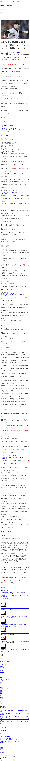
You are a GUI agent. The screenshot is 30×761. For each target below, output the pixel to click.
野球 (3, 591)
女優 (1, 693)
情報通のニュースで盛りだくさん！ (9, 5)
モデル (1, 690)
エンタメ (2, 670)
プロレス (2, 680)
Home (1, 746)
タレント (2, 687)
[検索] (1, 658)
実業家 (1, 697)
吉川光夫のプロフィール (7, 125)
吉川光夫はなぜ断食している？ (9, 128)
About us (2, 14)
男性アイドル (3, 700)
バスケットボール (4, 679)
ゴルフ (1, 674)
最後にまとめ (5, 131)
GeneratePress (3, 757)
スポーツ (2, 672)
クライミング (3, 673)
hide (7, 121)
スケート (2, 677)
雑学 (1, 703)
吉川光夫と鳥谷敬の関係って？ (9, 127)
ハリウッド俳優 (4, 688)
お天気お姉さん (4, 664)
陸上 (1, 683)
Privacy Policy (3, 751)
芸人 (1, 10)
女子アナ (2, 694)
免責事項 (2, 752)
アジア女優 (3, 667)
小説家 (1, 698)
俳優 (1, 12)
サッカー (2, 676)
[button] (1, 19)
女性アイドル (3, 695)
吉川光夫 (7, 591)
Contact (2, 13)
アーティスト (3, 669)
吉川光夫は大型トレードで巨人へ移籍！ (11, 129)
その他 (1, 666)
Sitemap (2, 16)
